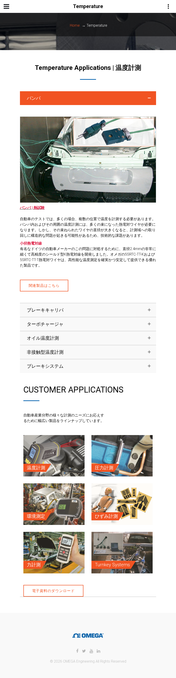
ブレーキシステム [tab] (45, 366)
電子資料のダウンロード (53, 591)
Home (75, 25)
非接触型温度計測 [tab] (45, 352)
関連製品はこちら (44, 285)
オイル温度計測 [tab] (43, 338)
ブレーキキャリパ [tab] (45, 310)
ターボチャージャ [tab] (45, 324)
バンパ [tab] (34, 98)
